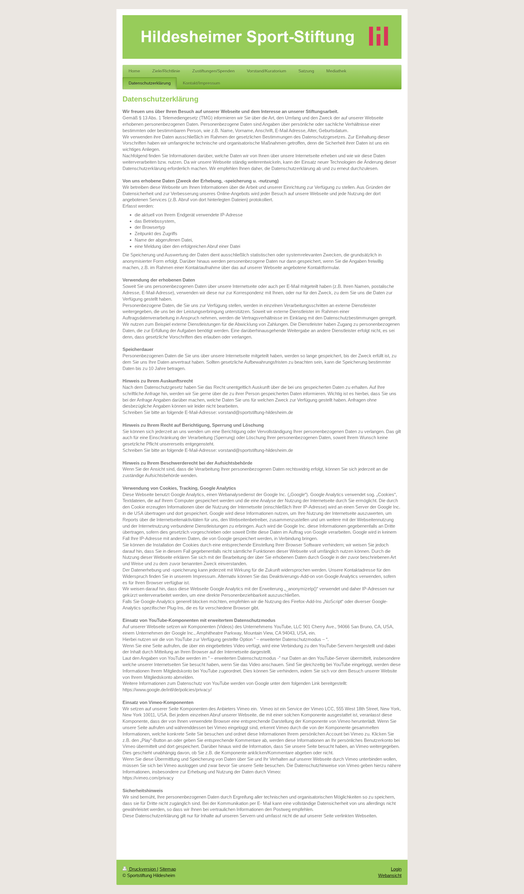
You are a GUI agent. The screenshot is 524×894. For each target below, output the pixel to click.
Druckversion (142, 869)
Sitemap (168, 869)
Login (396, 869)
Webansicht (389, 875)
